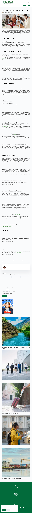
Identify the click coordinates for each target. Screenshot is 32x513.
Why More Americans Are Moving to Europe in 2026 (10, 413)
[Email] (20, 507)
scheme (3, 139)
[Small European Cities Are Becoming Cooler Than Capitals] (16, 462)
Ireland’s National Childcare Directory (7, 77)
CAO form (19, 237)
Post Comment (4, 295)
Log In (29, 5)
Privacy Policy (7, 289)
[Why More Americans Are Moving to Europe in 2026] (16, 397)
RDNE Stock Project (17, 104)
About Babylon (16, 493)
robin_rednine (17, 185)
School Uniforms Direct (10, 209)
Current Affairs (13, 12)
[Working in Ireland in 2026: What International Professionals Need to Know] (16, 365)
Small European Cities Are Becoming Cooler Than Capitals (11, 478)
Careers (16, 495)
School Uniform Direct (6, 126)
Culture (16, 498)
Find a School (21, 117)
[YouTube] (23, 507)
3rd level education (19, 252)
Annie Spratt (17, 255)
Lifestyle (16, 499)
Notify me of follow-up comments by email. (9, 291)
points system (12, 232)
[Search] (28, 2)
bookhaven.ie (19, 219)
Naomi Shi (17, 75)
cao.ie (24, 244)
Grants (15, 134)
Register (25, 5)
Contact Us (16, 494)
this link (6, 174)
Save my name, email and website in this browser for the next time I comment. (12, 287)
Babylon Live (16, 504)
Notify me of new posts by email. (7, 293)
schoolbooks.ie (14, 219)
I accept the (6, 289)
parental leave (4, 58)
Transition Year (14, 187)
